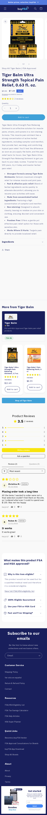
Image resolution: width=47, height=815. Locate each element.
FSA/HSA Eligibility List (15, 705)
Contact (8, 689)
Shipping (5, 94)
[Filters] (4, 471)
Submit (35, 806)
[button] (5, 8)
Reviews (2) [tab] (12, 464)
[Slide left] (18, 64)
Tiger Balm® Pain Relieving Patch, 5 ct (34, 369)
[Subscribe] (39, 656)
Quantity (5, 103)
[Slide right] (29, 64)
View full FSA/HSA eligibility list (19, 591)
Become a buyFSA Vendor (16, 738)
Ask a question (23, 456)
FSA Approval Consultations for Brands (21, 743)
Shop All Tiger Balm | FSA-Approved (19, 68)
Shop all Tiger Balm (23, 401)
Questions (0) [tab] (34, 464)
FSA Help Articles (12, 716)
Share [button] (7, 250)
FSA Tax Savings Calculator (16, 710)
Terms (7, 782)
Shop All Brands (11, 754)
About (7, 770)
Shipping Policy (11, 672)
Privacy (8, 776)
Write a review (23, 450)
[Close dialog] (44, 788)
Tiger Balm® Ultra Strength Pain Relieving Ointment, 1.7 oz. (11, 370)
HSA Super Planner (13, 722)
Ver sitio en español (13, 677)
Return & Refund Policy (15, 683)
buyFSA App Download (14, 749)
